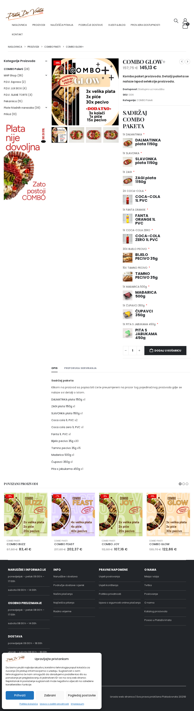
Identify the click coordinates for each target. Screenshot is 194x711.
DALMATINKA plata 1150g (66, 399)
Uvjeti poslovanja (109, 576)
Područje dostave (91, 25)
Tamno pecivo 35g (63, 448)
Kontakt (17, 34)
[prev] (182, 61)
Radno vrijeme (62, 611)
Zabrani (50, 695)
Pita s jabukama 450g (65, 469)
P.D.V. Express (12, 82)
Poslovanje (151, 594)
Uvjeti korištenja (108, 585)
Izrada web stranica (122, 696)
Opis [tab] (54, 368)
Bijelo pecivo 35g (62, 441)
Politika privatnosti (110, 594)
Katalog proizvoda (155, 611)
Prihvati (20, 695)
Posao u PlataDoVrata (157, 620)
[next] (187, 61)
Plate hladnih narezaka (19, 108)
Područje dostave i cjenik (68, 585)
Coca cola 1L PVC (62, 420)
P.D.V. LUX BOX (13, 88)
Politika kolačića (29, 704)
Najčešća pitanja (62, 25)
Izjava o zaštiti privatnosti (54, 704)
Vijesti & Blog (116, 25)
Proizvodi (38, 25)
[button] (176, 21)
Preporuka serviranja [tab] (80, 368)
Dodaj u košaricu (167, 350)
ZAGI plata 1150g (61, 406)
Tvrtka (148, 585)
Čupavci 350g (60, 462)
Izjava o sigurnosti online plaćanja (120, 602)
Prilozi (7, 114)
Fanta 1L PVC (59, 434)
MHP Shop (10, 75)
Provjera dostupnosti (145, 25)
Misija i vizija (151, 576)
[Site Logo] (25, 14)
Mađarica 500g (61, 455)
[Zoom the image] (26, 125)
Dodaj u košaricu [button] (41, 499)
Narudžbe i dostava (65, 576)
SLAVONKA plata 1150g (65, 413)
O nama (149, 602)
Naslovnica (19, 25)
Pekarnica (10, 101)
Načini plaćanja (63, 594)
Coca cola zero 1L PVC (65, 427)
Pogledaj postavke (82, 695)
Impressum (77, 704)
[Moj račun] (185, 21)
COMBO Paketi (145, 100)
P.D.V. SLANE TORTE (15, 95)
